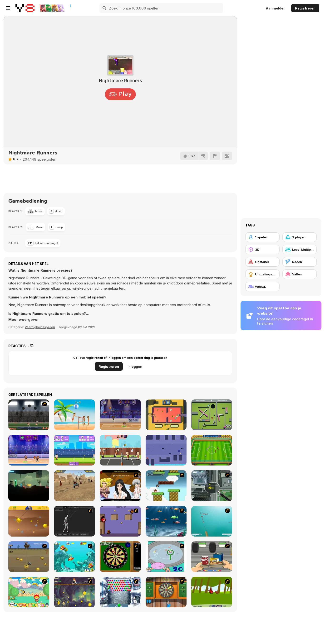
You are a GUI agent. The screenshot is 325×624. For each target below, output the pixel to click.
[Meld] (215, 156)
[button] (23, 319)
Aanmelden (276, 8)
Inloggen (135, 367)
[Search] (104, 8)
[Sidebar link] (8, 8)
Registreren (305, 8)
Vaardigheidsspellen (40, 327)
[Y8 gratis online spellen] (25, 8)
